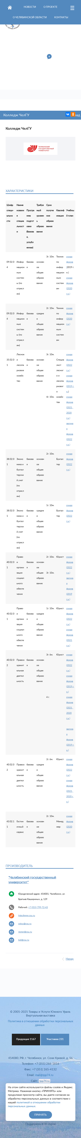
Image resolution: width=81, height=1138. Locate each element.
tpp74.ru (45, 1081)
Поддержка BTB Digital (40, 1124)
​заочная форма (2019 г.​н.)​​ (70, 739)
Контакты (61, 17)
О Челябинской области (30, 17)
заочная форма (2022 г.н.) (69, 434)
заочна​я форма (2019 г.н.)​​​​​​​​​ (69, 588)
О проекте (50, 7)
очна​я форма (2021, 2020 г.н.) (69, 407)
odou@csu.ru (24, 923)
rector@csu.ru (25, 932)
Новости (30, 7)
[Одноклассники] (73, 114)
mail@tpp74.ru (44, 1075)
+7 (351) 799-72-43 (38, 907)
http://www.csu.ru (26, 915)
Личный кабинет (33, 57)
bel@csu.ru (23, 940)
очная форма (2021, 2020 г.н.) (69, 707)
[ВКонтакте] (68, 114)
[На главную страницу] (10, 7)
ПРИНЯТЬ (40, 1115)
